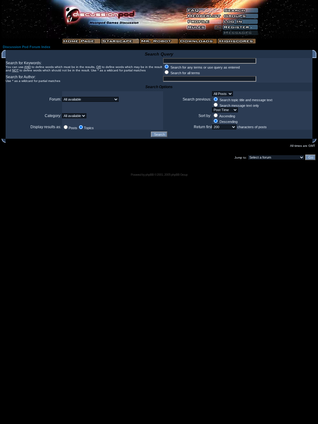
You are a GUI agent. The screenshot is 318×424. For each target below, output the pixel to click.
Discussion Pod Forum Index (26, 47)
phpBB (149, 174)
